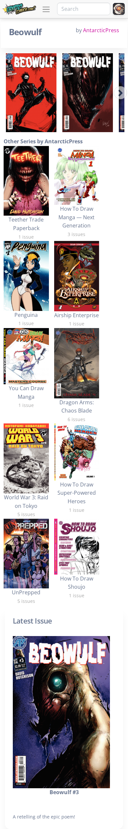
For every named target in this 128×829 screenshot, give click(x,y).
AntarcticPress (101, 30)
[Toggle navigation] (46, 9)
